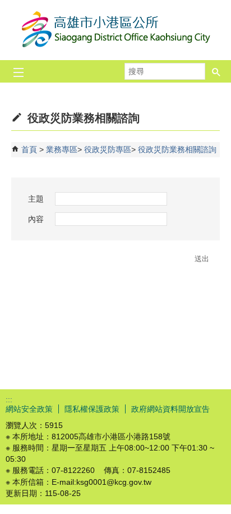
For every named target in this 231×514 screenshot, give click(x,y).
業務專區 (61, 149)
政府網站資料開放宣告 (170, 408)
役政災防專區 (107, 149)
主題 (36, 198)
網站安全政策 (29, 408)
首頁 (29, 149)
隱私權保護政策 (91, 408)
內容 (36, 219)
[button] (216, 71)
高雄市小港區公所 (115, 30)
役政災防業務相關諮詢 (177, 149)
